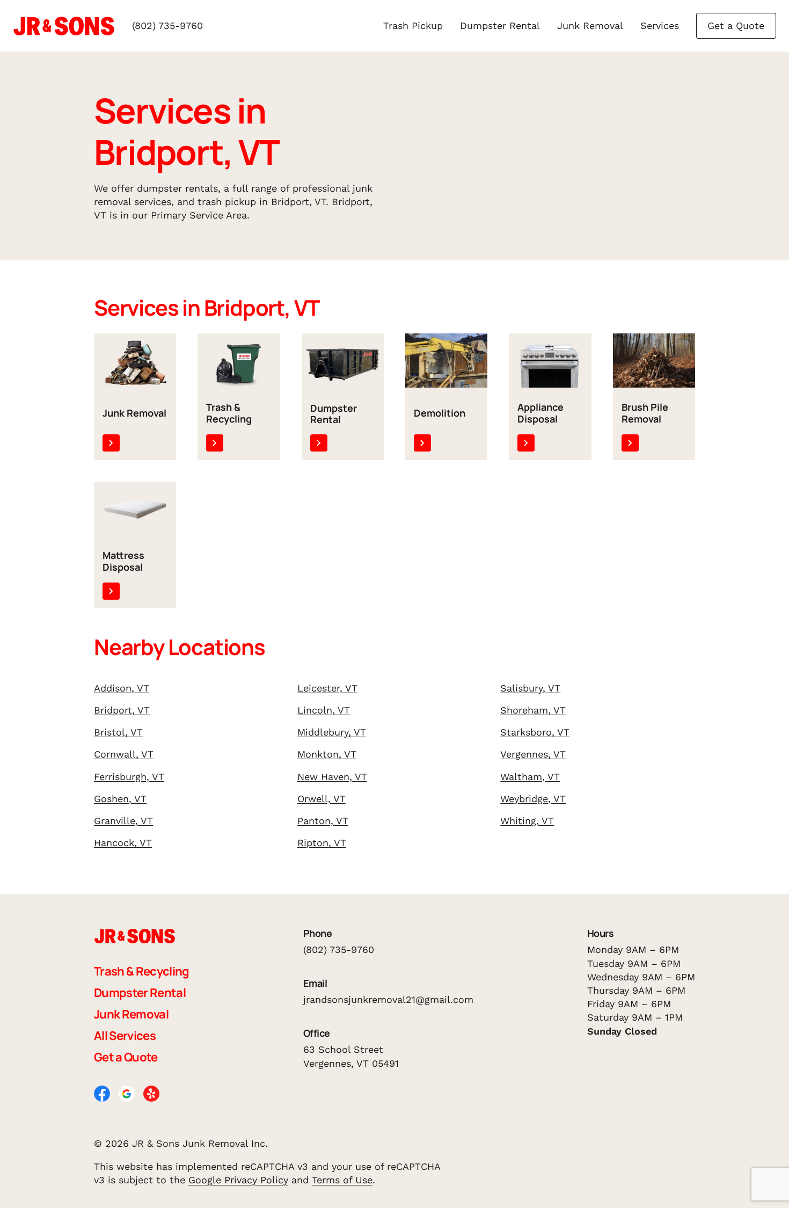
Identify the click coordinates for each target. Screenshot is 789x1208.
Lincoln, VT (323, 710)
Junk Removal (590, 25)
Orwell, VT (321, 798)
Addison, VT (121, 688)
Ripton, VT (321, 842)
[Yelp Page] (151, 1092)
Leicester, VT (327, 688)
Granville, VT (123, 820)
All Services (125, 1035)
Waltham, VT (530, 776)
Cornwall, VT (124, 754)
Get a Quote (735, 25)
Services (659, 25)
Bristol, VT (118, 732)
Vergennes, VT (533, 754)
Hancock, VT (123, 842)
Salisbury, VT (530, 688)
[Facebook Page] (102, 1092)
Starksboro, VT (534, 732)
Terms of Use (342, 1179)
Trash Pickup (413, 25)
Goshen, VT (120, 798)
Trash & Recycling (141, 971)
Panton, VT (322, 820)
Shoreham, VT (533, 710)
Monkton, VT (326, 754)
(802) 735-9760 (167, 25)
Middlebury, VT (331, 732)
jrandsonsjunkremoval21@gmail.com (388, 999)
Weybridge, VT (533, 798)
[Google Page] (127, 1092)
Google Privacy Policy (238, 1179)
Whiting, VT (527, 820)
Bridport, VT (122, 710)
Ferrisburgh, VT (129, 776)
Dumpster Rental (500, 25)
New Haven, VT (332, 776)
